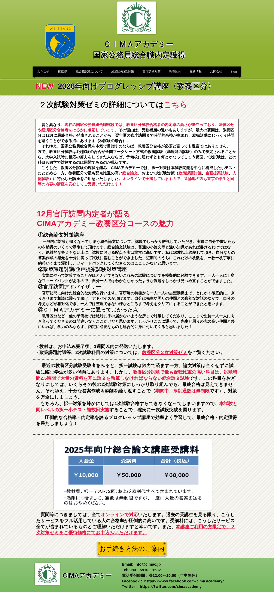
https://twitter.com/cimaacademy (171, 586)
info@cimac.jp (147, 564)
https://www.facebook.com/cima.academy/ (184, 581)
